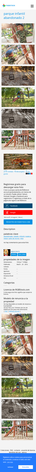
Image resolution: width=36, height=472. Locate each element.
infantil (21, 236)
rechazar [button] (10, 467)
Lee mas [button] (10, 462)
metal (6, 238)
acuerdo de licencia (28, 450)
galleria (22, 254)
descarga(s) (20, 172)
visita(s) (10, 172)
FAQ (6, 311)
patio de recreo (13, 238)
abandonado (8, 236)
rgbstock (10, 5)
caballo (16, 236)
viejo (22, 238)
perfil (14, 254)
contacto (17, 450)
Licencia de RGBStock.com (17, 289)
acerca (24, 452)
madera (28, 236)
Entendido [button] (25, 467)
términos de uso (14, 311)
